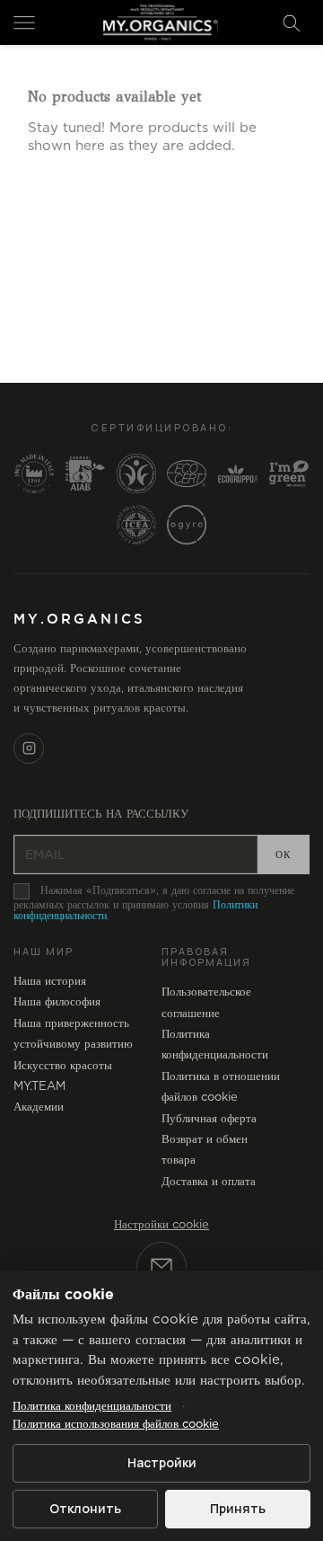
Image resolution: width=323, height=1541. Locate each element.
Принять (238, 1508)
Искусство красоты (62, 1066)
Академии (38, 1107)
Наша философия (56, 1002)
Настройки (161, 1462)
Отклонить (85, 1508)
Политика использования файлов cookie (116, 1424)
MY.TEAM (39, 1087)
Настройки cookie (161, 1225)
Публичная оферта (209, 1119)
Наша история (49, 981)
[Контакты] (161, 1267)
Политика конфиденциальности (92, 1407)
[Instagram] (28, 748)
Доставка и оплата (209, 1182)
